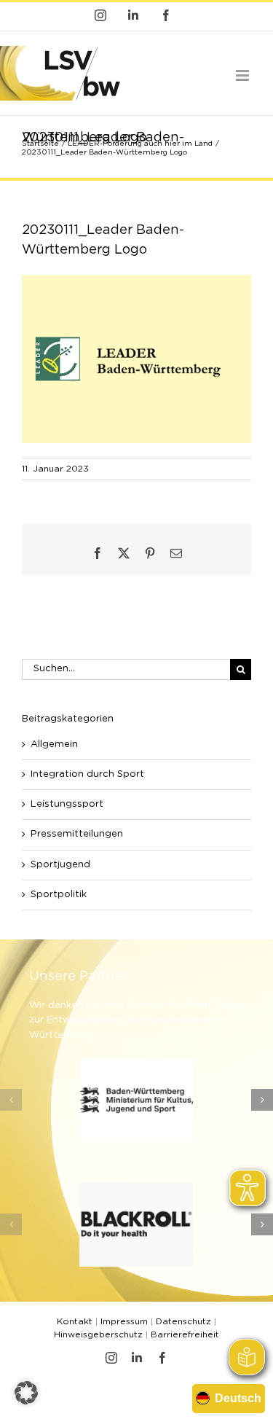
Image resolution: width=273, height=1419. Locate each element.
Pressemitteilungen (77, 834)
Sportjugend (60, 864)
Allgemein (54, 744)
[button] (11, 1100)
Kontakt (74, 1321)
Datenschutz (183, 1321)
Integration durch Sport (87, 774)
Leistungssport (67, 804)
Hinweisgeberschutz (98, 1334)
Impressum (124, 1321)
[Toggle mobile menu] (243, 75)
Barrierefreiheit (185, 1334)
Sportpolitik (59, 894)
